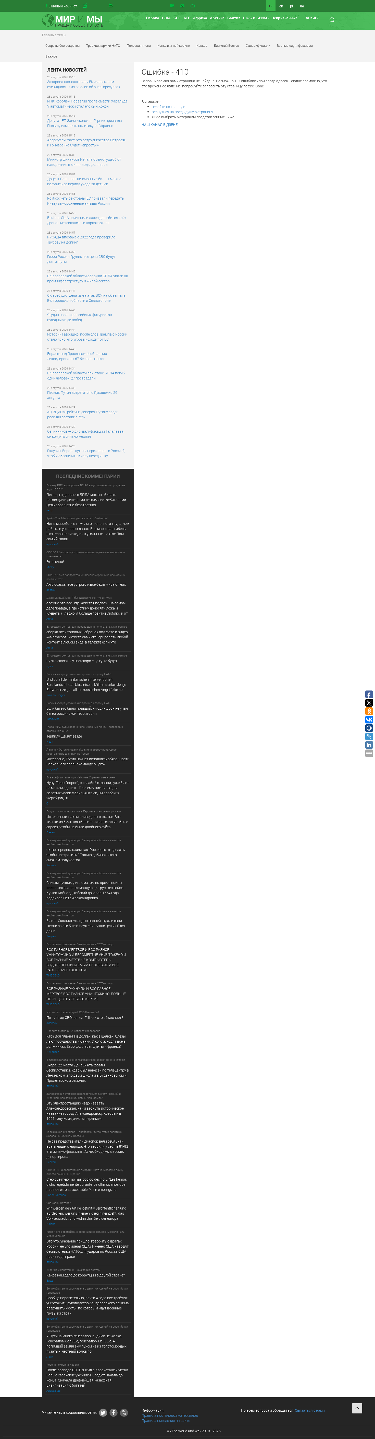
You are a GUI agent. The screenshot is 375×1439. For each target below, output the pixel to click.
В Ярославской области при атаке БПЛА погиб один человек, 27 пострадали (86, 376)
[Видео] (172, 6)
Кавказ (201, 45)
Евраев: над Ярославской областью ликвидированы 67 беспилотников (77, 356)
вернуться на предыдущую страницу (182, 111)
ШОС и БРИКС (256, 18)
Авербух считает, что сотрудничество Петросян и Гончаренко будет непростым (86, 142)
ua (302, 6)
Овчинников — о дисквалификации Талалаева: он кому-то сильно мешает (85, 434)
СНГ (177, 18)
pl (291, 6)
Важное (51, 56)
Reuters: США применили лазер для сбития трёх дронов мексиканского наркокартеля (86, 220)
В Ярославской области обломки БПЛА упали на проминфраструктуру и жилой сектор (87, 278)
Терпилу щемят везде (64, 736)
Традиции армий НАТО (103, 45)
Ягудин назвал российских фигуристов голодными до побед (79, 317)
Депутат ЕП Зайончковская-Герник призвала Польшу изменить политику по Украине (84, 123)
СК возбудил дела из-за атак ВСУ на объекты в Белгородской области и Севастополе (86, 298)
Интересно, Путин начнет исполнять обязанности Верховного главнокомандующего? (87, 761)
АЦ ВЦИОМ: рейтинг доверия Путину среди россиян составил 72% (82, 414)
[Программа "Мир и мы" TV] (193, 6)
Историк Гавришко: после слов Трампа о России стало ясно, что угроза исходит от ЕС (87, 337)
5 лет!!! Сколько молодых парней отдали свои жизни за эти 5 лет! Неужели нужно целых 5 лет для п (86, 925)
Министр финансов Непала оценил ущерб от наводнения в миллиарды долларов (84, 162)
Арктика (217, 18)
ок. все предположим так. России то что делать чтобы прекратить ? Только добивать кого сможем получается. (85, 854)
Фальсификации (258, 45)
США (166, 18)
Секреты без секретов (62, 45)
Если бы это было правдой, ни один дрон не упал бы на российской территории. (87, 711)
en (281, 6)
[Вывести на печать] (111, 6)
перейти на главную (168, 106)
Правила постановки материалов (170, 1415)
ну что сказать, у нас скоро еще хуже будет (81, 660)
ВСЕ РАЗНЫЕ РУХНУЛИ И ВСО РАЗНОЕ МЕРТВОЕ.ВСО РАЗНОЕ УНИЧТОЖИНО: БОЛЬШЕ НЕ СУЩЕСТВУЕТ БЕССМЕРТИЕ (86, 993)
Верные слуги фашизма (295, 45)
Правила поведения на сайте (166, 1420)
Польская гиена (139, 45)
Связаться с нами (310, 1410)
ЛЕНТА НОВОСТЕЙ (67, 70)
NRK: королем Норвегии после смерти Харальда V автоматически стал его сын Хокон (87, 104)
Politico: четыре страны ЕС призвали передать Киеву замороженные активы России (85, 201)
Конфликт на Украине (173, 45)
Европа (152, 18)
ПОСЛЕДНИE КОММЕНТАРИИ (88, 476)
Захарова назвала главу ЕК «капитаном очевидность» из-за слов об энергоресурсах (83, 84)
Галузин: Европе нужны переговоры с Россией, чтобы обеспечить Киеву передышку (86, 453)
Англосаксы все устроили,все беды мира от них (86, 584)
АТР (186, 18)
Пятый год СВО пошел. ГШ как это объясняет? (84, 1017)
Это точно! (55, 561)
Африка (200, 18)
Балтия (233, 18)
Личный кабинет (63, 6)
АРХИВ (312, 18)
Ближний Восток (226, 45)
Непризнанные (284, 18)
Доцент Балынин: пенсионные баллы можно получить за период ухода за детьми (84, 181)
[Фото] (182, 6)
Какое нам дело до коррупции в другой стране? (85, 1275)
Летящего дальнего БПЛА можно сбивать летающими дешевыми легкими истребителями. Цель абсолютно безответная (86, 499)
